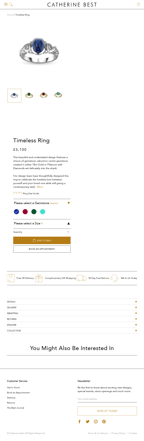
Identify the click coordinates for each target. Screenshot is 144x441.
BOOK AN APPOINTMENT (42, 249)
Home (10, 14)
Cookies (133, 433)
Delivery (11, 397)
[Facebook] (79, 421)
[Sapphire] (16, 211)
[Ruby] (25, 211)
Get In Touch (13, 387)
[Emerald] (33, 211)
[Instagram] (96, 421)
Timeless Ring (22, 14)
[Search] (10, 4)
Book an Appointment (18, 392)
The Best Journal (15, 407)
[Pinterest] (104, 421)
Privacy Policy (118, 433)
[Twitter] (87, 421)
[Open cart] (138, 4)
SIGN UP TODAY (107, 411)
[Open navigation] (6, 4)
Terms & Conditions (98, 433)
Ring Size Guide (31, 193)
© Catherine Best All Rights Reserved (26, 433)
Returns (11, 402)
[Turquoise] (42, 211)
